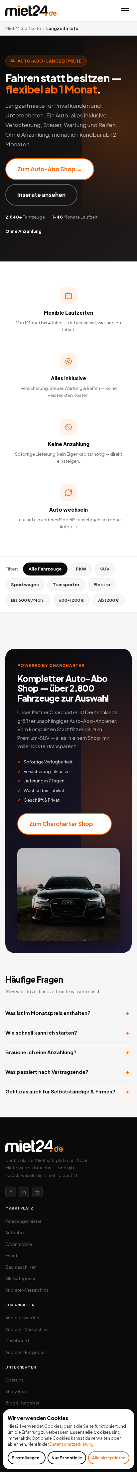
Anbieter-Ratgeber (25, 1352)
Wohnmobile (18, 1244)
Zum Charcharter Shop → (64, 823)
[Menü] (125, 10)
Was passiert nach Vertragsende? (67, 1071)
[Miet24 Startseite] (31, 10)
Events (12, 1255)
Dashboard (17, 1340)
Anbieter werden (22, 1317)
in (24, 1192)
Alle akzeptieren (108, 1457)
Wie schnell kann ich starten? (67, 1032)
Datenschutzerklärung (71, 1444)
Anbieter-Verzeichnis (27, 1290)
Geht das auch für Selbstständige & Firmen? (67, 1091)
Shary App (15, 1391)
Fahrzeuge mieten (24, 1221)
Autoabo (14, 1232)
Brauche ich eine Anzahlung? (67, 1052)
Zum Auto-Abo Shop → (49, 169)
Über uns (14, 1380)
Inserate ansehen (41, 194)
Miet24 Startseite (23, 28)
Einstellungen (25, 1457)
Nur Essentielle (67, 1457)
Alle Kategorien (21, 1278)
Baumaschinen (21, 1267)
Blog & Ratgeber (22, 1402)
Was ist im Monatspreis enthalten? (67, 1012)
